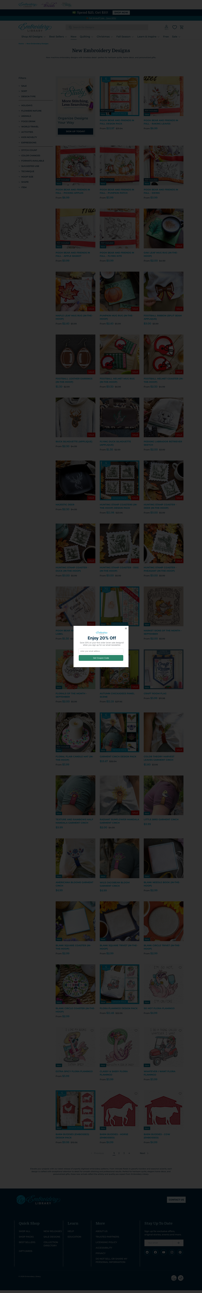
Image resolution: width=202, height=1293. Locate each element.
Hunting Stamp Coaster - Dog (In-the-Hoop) (119, 569)
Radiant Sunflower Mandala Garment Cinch (119, 821)
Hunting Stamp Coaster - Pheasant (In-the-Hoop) (160, 569)
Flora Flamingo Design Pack (119, 1008)
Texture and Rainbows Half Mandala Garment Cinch (74, 821)
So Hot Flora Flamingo (159, 1008)
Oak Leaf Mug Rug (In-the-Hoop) (161, 254)
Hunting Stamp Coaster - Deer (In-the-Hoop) (160, 506)
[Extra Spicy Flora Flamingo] (75, 1047)
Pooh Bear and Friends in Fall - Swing (161, 191)
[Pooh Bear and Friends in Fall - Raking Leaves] (163, 96)
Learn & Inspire (146, 36)
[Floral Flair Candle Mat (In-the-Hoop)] (75, 732)
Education (74, 1236)
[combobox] (107, 27)
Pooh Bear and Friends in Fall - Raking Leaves (161, 122)
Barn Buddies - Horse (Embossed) (114, 1136)
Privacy (101, 1253)
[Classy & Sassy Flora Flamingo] (119, 1047)
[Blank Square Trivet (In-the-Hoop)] (119, 921)
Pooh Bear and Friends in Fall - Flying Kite (117, 254)
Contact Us (176, 1199)
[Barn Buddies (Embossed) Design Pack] (75, 1110)
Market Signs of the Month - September (163, 632)
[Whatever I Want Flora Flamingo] (163, 1047)
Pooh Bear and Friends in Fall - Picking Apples (73, 191)
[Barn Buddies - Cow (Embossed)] (163, 1110)
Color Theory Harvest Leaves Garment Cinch (159, 758)
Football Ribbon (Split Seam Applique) (163, 317)
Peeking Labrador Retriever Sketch (163, 443)
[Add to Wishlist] (136, 79)
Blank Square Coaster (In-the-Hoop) (73, 947)
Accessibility (104, 1247)
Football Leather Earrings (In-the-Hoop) (74, 380)
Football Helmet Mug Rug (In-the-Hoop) (117, 380)
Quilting (85, 36)
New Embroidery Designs (37, 43)
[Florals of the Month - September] (75, 669)
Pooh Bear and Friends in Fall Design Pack (117, 122)
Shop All (24, 1231)
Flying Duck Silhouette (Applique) (115, 443)
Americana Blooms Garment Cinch (74, 884)
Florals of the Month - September (71, 695)
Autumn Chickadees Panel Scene (117, 695)
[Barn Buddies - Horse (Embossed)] (119, 1110)
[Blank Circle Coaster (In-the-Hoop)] (75, 984)
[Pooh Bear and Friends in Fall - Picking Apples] (75, 165)
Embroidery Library (33, 1276)
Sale (174, 36)
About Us (101, 1231)
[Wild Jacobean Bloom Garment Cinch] (119, 858)
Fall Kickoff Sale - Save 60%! (102, 18)
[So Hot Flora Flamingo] (163, 984)
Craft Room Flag (155, 693)
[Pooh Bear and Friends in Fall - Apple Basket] (75, 228)
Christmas (103, 36)
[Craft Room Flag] (163, 669)
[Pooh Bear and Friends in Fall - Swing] (163, 165)
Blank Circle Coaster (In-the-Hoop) (75, 1010)
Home (21, 43)
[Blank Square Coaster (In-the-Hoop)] (75, 921)
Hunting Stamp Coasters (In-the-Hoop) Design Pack (118, 506)
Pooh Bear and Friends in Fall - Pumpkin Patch (117, 191)
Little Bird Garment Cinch (161, 819)
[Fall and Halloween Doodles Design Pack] (119, 606)
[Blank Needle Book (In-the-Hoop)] (163, 858)
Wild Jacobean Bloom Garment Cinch (115, 884)
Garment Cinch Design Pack (118, 756)
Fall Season (123, 36)
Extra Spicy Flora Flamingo (74, 1071)
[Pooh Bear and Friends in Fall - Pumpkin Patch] (119, 165)
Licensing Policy (106, 1242)
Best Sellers (56, 36)
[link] (97, 1153)
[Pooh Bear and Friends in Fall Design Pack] (119, 96)
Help (71, 1231)
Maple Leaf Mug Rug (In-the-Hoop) (74, 317)
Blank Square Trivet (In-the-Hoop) (119, 947)
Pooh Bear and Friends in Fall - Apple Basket (73, 254)
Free (166, 36)
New (74, 36)
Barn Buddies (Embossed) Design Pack (72, 1136)
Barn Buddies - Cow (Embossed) (157, 1136)
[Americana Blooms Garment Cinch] (75, 858)
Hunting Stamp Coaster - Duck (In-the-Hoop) (72, 569)
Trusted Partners (107, 1236)
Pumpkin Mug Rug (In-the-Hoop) (116, 317)
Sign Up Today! (75, 131)
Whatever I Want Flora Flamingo (159, 1073)
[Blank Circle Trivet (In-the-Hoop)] (163, 921)
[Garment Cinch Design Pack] (119, 732)
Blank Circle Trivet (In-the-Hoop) (162, 947)
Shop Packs (26, 1236)
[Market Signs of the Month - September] (163, 606)
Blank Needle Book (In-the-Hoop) (162, 884)
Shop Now (121, 12)
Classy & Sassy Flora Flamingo (114, 1073)
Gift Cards (25, 1251)
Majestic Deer (65, 504)
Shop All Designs (31, 36)
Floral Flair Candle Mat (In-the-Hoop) (74, 758)
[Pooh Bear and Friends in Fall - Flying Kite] (119, 228)
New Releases (53, 1231)
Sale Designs (52, 1236)
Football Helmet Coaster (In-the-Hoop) (163, 380)
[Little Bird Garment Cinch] (163, 795)
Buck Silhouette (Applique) (74, 441)
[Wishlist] (175, 27)
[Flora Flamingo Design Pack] (119, 984)
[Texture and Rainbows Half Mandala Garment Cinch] (75, 795)
